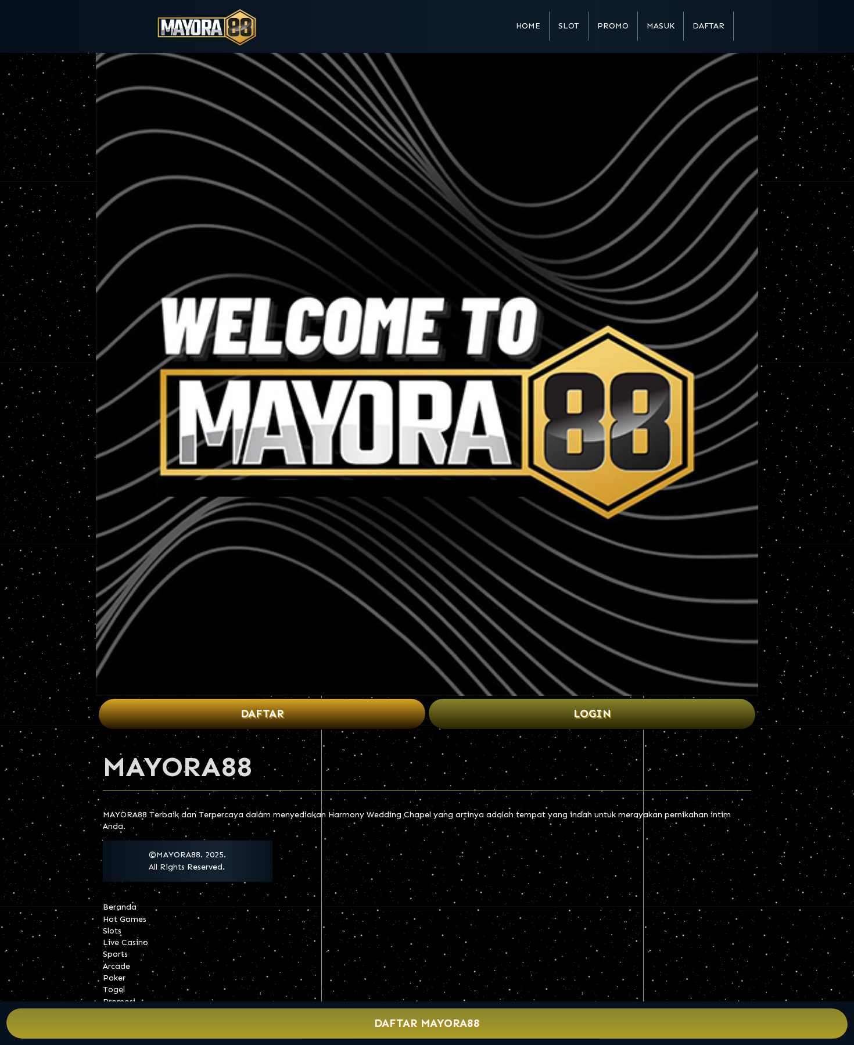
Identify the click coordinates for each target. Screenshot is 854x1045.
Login (592, 713)
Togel (114, 989)
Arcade (116, 966)
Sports (115, 954)
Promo (613, 26)
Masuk (660, 26)
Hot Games (124, 919)
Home (528, 26)
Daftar (708, 26)
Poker (114, 978)
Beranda (120, 907)
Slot (568, 26)
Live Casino (125, 942)
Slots (112, 931)
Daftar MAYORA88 (427, 1023)
